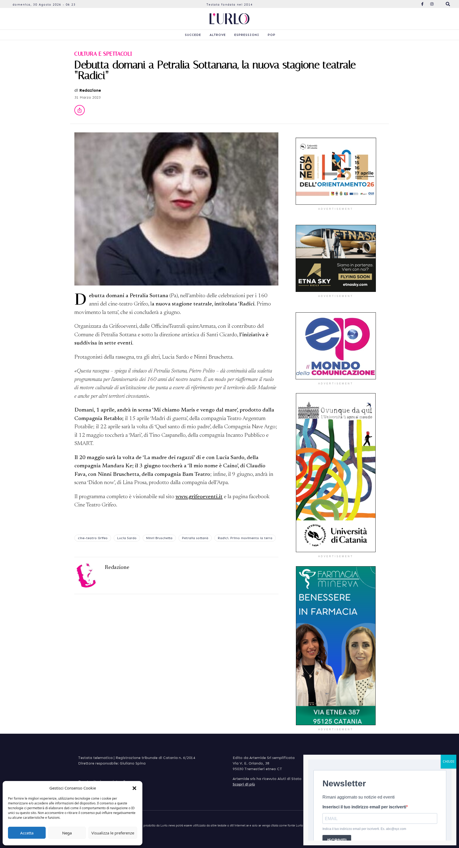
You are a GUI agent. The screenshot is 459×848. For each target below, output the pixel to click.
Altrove (218, 35)
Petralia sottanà (195, 538)
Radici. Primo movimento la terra (245, 538)
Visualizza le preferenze (112, 833)
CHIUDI (448, 761)
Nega (67, 833)
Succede (193, 35)
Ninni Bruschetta (159, 538)
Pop (271, 35)
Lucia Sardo (127, 538)
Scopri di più (244, 784)
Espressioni (246, 35)
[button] (134, 788)
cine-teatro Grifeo (93, 538)
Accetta (26, 833)
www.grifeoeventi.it (199, 497)
